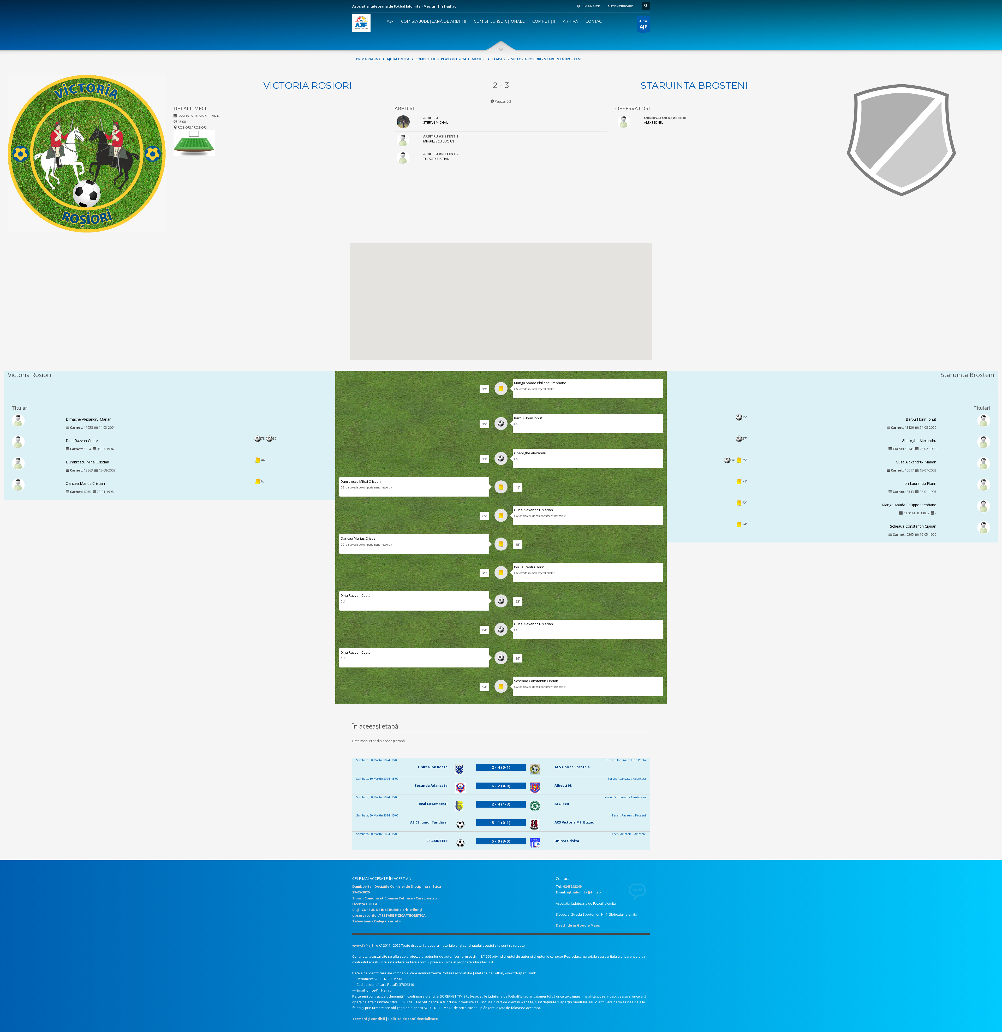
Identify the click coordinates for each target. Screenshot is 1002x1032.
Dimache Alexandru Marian (88, 419)
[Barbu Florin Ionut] (983, 420)
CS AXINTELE (437, 840)
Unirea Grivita (566, 840)
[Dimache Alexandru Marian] (18, 420)
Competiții (543, 21)
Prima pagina (368, 59)
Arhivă (570, 21)
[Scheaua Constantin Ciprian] (983, 527)
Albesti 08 (562, 785)
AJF (390, 21)
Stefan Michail (435, 122)
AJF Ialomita (398, 59)
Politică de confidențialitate (413, 1018)
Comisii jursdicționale (499, 21)
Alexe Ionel (653, 122)
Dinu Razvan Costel (82, 440)
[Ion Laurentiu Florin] (983, 484)
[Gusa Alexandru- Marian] (983, 463)
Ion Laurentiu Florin (529, 567)
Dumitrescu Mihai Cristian (87, 462)
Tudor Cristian (436, 158)
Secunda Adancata (431, 785)
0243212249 (572, 886)
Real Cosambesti (433, 803)
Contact (595, 21)
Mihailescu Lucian (438, 141)
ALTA (643, 24)
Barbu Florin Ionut (528, 418)
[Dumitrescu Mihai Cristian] (18, 463)
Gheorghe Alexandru (530, 453)
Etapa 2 (498, 59)
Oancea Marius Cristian (85, 483)
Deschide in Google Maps (578, 925)
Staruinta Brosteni (694, 85)
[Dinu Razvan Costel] (18, 441)
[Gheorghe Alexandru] (983, 441)
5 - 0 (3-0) (501, 841)
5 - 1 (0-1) (501, 822)
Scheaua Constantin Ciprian (536, 680)
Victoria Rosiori (307, 85)
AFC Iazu (561, 803)
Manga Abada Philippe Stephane (540, 382)
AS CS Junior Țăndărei (429, 822)
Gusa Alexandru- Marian (533, 510)
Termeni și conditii (368, 1018)
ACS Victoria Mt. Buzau (574, 822)
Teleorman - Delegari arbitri (376, 921)
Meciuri (479, 59)
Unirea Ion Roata (433, 767)
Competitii (425, 59)
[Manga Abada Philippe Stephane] (983, 505)
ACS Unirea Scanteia (572, 767)
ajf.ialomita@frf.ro (584, 892)
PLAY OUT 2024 (453, 59)
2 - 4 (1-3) (501, 804)
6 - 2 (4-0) (501, 785)
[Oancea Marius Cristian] (18, 484)
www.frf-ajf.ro (365, 945)
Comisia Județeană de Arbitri (433, 21)
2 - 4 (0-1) (501, 767)
